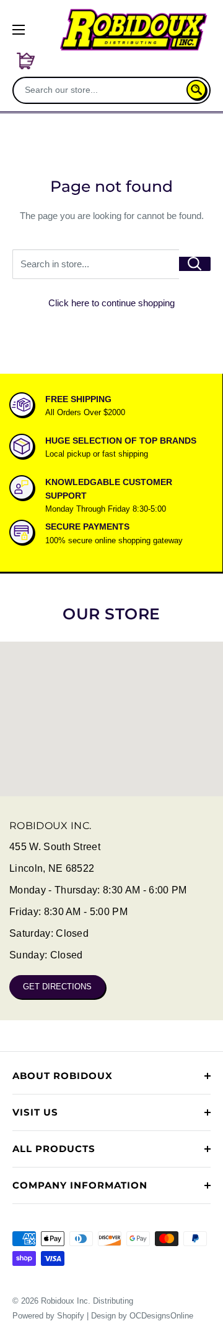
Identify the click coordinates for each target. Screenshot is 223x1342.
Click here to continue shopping (111, 303)
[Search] (196, 90)
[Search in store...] (195, 264)
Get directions (57, 986)
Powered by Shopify (48, 1315)
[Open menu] (18, 30)
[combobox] (100, 90)
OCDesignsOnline (161, 1315)
